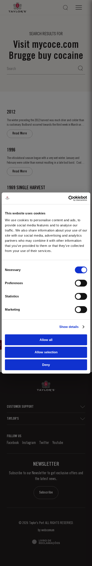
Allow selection (46, 352)
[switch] (81, 283)
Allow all (46, 340)
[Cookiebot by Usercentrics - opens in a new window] (68, 198)
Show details (69, 327)
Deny (46, 365)
